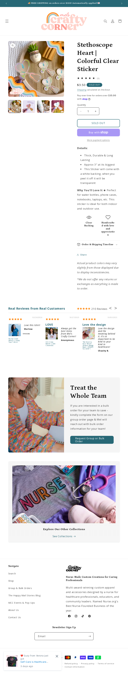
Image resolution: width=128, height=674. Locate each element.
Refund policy (71, 663)
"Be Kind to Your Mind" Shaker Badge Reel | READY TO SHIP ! (88, 345)
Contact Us (14, 617)
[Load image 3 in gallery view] (43, 106)
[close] (57, 656)
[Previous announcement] (6, 3)
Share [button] (83, 254)
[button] (6, 21)
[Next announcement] (121, 3)
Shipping (81, 89)
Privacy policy (87, 663)
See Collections (62, 536)
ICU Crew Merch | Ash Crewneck (51, 343)
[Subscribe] (89, 636)
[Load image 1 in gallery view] (14, 106)
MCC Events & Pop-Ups (21, 602)
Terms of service (106, 663)
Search (12, 573)
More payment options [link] (98, 140)
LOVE (49, 324)
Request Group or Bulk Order (90, 440)
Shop (11, 580)
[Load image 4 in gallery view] (57, 106)
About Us (13, 610)
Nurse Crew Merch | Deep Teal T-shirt (14, 340)
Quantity (81, 104)
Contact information (75, 667)
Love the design (94, 324)
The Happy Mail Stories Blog (24, 595)
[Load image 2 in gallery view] (29, 106)
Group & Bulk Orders (20, 588)
